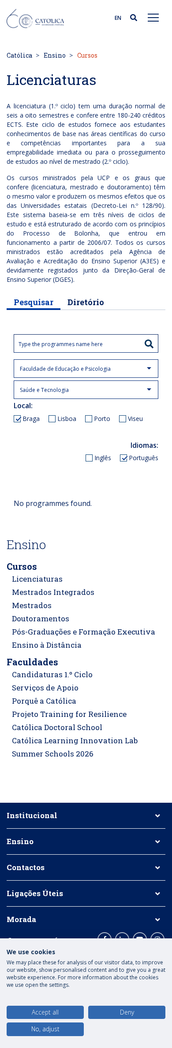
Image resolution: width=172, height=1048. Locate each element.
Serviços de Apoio (45, 688)
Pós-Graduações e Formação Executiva (83, 632)
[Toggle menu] (153, 17)
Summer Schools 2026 (52, 754)
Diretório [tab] (85, 302)
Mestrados (32, 605)
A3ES (149, 261)
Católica (19, 55)
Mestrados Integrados (53, 592)
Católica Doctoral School (57, 727)
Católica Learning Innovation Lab (75, 740)
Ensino (55, 55)
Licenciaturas (37, 579)
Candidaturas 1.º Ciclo (52, 674)
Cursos (22, 566)
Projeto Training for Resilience (69, 714)
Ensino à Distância (47, 645)
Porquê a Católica (44, 701)
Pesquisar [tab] (33, 302)
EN (118, 18)
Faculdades (32, 662)
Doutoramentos (40, 618)
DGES (63, 279)
